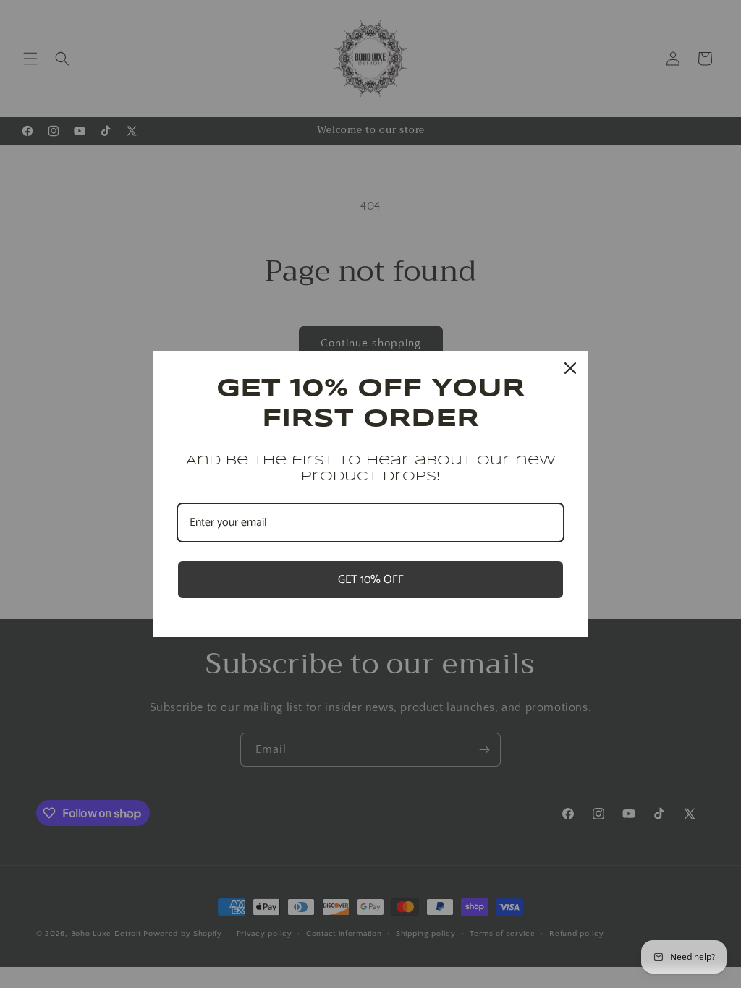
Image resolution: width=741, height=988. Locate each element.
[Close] (570, 368)
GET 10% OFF (371, 579)
